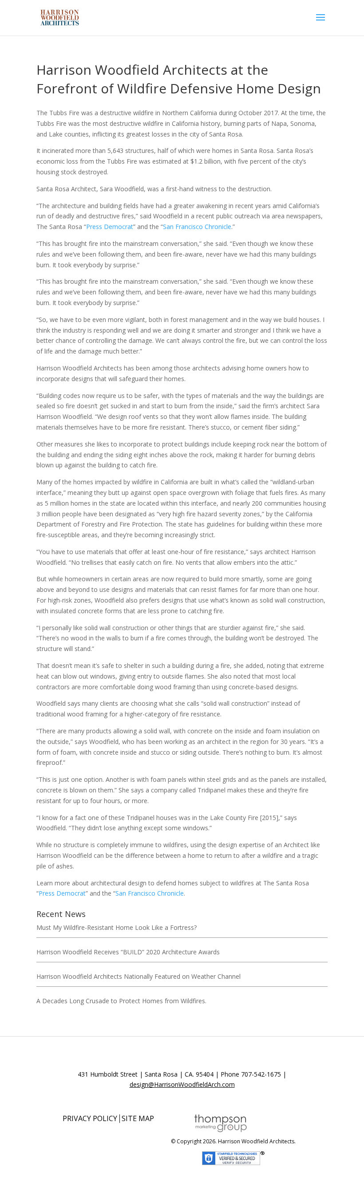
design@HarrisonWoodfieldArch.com (182, 1084)
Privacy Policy (90, 1118)
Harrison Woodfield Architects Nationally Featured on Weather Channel (138, 976)
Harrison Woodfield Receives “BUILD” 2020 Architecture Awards (128, 952)
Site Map (138, 1118)
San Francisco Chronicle (197, 226)
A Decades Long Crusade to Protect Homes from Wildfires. (121, 1001)
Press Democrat (109, 226)
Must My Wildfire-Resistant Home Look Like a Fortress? (116, 927)
